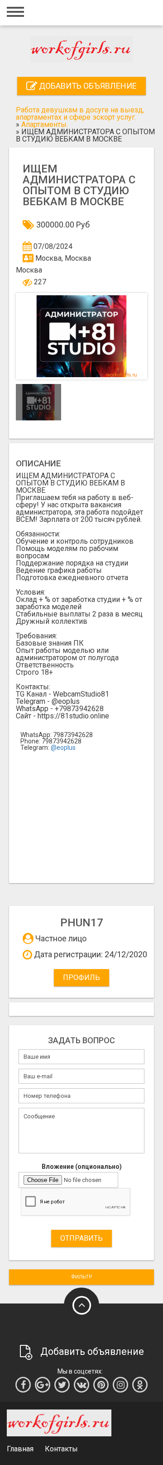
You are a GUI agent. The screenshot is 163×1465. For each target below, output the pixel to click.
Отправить (81, 1238)
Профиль (81, 977)
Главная (20, 1449)
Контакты (61, 1449)
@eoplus (63, 747)
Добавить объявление (87, 86)
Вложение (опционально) (82, 1166)
